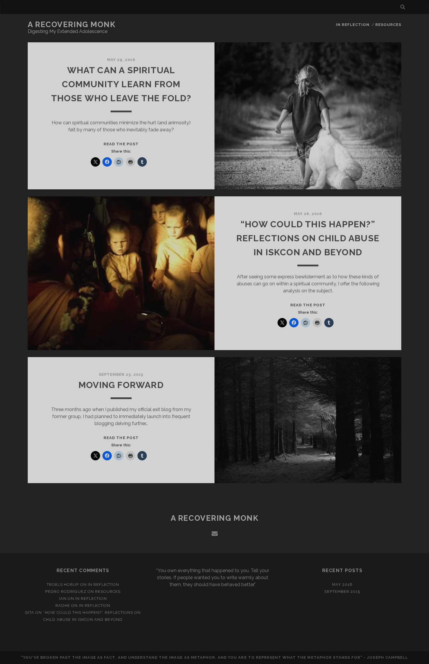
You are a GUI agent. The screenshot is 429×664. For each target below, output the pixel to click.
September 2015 (342, 591)
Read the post (121, 144)
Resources (388, 24)
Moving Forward (121, 385)
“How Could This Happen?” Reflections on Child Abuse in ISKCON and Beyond (307, 238)
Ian (63, 598)
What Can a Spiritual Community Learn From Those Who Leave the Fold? (121, 84)
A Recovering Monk (72, 24)
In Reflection (353, 24)
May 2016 (342, 584)
